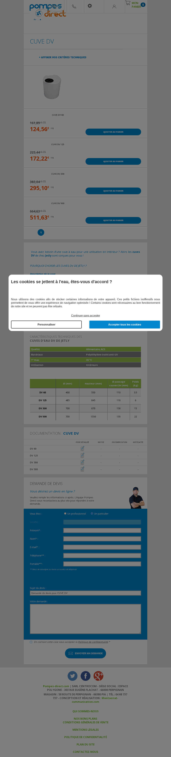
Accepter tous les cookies (124, 324)
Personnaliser (46, 324)
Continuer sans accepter (85, 315)
